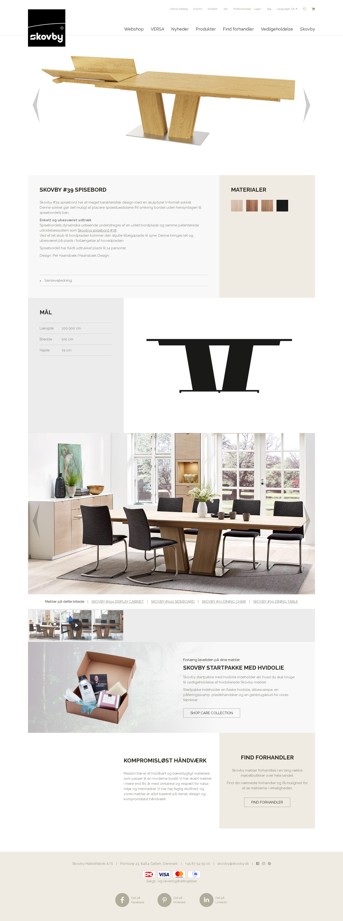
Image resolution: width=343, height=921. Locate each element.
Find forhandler (238, 29)
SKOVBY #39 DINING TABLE (275, 601)
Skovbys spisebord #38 (97, 230)
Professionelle (242, 8)
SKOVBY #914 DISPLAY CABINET (117, 601)
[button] (35, 105)
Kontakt (212, 8)
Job (225, 8)
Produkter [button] (206, 29)
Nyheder (180, 29)
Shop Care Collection (211, 713)
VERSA (157, 29)
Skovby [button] (307, 29)
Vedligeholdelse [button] (277, 29)
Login (257, 8)
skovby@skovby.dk (233, 864)
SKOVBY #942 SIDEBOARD (173, 601)
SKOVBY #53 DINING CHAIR (224, 601)
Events (197, 8)
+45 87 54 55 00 (197, 864)
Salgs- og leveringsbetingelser (171, 881)
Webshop (134, 29)
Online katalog (179, 8)
